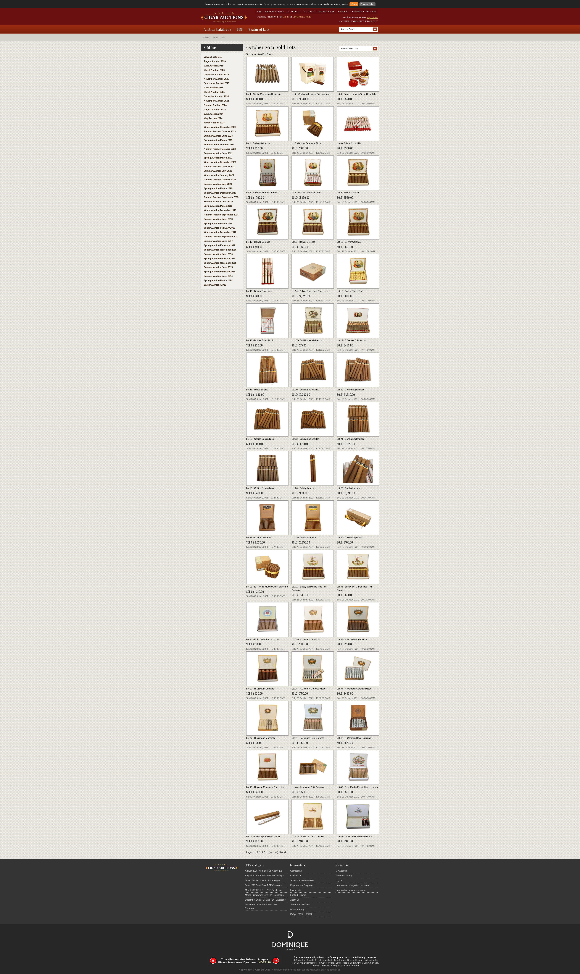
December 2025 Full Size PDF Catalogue (265, 899)
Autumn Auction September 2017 (221, 236)
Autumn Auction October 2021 (220, 166)
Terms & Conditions (300, 904)
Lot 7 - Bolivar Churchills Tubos (261, 192)
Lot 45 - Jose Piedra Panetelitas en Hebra (357, 787)
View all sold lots (213, 57)
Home (205, 37)
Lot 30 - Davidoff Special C (350, 537)
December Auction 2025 (216, 74)
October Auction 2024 (215, 105)
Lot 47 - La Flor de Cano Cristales (308, 836)
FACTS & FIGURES (274, 11)
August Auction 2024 (215, 109)
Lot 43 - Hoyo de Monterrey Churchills (265, 787)
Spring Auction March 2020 (218, 188)
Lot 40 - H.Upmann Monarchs (261, 738)
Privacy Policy (367, 4)
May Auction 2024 (213, 118)
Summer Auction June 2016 (218, 254)
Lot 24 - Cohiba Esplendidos (350, 439)
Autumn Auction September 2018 (221, 214)
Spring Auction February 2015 (219, 271)
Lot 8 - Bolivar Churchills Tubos (307, 192)
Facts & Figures (298, 895)
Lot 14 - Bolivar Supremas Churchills (310, 291)
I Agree (353, 4)
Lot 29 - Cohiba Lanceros (304, 537)
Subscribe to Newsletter (302, 880)
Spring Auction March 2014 (218, 280)
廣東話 (308, 914)
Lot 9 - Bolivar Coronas (348, 192)
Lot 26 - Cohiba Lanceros (304, 488)
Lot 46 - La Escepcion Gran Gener (263, 836)
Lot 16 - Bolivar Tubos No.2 (259, 340)
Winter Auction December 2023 (220, 127)
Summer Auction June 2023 (218, 135)
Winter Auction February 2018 (219, 228)
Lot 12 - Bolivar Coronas (349, 242)
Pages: (249, 852)
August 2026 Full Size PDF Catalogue (263, 870)
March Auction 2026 (214, 70)
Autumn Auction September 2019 (221, 197)
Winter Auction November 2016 (220, 249)
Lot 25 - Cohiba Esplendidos (260, 488)
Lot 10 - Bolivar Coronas (258, 242)
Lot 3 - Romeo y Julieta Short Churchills (356, 94)
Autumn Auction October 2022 (220, 149)
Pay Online (372, 17)
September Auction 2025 (216, 83)
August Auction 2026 (215, 61)
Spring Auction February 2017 (219, 245)
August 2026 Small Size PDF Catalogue (264, 875)
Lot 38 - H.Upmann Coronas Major (308, 688)
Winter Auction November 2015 (220, 263)
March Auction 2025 (214, 92)
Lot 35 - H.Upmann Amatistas (306, 639)
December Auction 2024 (216, 96)
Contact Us (295, 875)
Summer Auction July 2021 (218, 171)
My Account (341, 870)
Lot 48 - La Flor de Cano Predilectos (354, 836)
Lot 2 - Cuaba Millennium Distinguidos (310, 94)
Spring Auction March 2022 (218, 157)
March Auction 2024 (214, 122)
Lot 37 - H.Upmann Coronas (260, 688)
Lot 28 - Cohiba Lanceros (258, 537)
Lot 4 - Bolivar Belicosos (258, 143)
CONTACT (342, 11)
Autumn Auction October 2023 (220, 131)
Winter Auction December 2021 (220, 162)
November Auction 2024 (216, 100)
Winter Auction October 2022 (219, 144)
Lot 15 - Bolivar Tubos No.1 (350, 291)
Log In (286, 16)
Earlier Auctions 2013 (215, 284)
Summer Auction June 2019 (218, 201)
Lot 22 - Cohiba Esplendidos (260, 439)
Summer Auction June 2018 (218, 219)
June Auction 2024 (213, 114)
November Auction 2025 (216, 79)
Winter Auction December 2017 (220, 232)
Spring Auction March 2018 (218, 223)
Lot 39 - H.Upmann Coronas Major (354, 688)
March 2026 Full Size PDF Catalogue (263, 890)
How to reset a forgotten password (352, 885)
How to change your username (351, 890)
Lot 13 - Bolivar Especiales (259, 291)
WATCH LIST (357, 21)
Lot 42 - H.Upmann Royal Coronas (354, 738)
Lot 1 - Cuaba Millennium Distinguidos (264, 94)
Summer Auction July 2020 (218, 184)
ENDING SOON (326, 11)
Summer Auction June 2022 (218, 153)
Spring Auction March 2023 (218, 140)
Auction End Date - (263, 54)
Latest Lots (295, 890)
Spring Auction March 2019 (218, 206)
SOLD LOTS (310, 11)
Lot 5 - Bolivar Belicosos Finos (306, 143)
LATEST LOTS (294, 11)
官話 (300, 914)
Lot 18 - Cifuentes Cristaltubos (352, 340)
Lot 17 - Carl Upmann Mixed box (308, 340)
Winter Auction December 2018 (220, 210)
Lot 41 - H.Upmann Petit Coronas (308, 738)
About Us (295, 899)
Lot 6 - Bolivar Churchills (349, 143)
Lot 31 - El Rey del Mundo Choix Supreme (267, 586)
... (267, 852)
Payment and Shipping (301, 885)
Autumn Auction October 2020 (220, 179)
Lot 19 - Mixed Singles (257, 389)
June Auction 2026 (213, 65)
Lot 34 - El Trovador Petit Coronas (263, 639)
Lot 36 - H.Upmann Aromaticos (352, 639)
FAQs (259, 11)
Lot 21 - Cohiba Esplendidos (350, 389)
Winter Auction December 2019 (220, 192)
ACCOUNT (343, 21)
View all (282, 852)
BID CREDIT (371, 21)
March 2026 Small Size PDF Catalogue (264, 895)
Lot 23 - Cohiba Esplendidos (305, 439)
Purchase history (344, 875)
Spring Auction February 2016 (219, 258)
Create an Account (302, 16)
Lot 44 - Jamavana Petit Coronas (308, 787)
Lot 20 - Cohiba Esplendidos (305, 389)
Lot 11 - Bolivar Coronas (303, 242)
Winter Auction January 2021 (219, 175)
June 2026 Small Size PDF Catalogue (263, 885)
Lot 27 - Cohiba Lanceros (349, 488)
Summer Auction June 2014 (218, 276)
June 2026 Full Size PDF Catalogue (262, 880)
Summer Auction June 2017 (218, 241)
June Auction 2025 (213, 87)
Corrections (296, 870)
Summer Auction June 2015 (218, 267)
